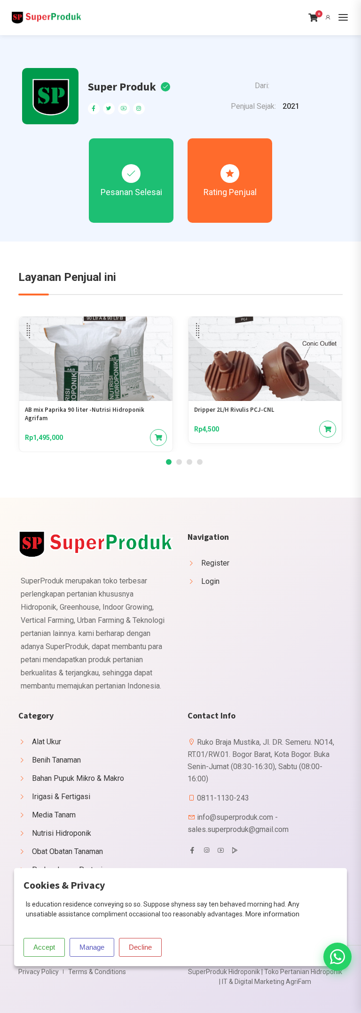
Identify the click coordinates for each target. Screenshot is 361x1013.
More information (272, 914)
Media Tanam (54, 814)
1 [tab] (169, 462)
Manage (91, 947)
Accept (44, 947)
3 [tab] (189, 462)
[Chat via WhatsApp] (337, 957)
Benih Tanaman (56, 760)
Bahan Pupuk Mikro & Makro (78, 778)
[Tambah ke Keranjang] (158, 437)
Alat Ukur (46, 741)
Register (215, 563)
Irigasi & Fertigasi (61, 796)
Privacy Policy (38, 971)
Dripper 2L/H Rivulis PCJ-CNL (234, 410)
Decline (140, 947)
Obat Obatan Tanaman (67, 851)
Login (210, 581)
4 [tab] (200, 462)
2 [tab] (179, 462)
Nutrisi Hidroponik (61, 833)
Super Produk (122, 86)
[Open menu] (343, 17)
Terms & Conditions (97, 971)
